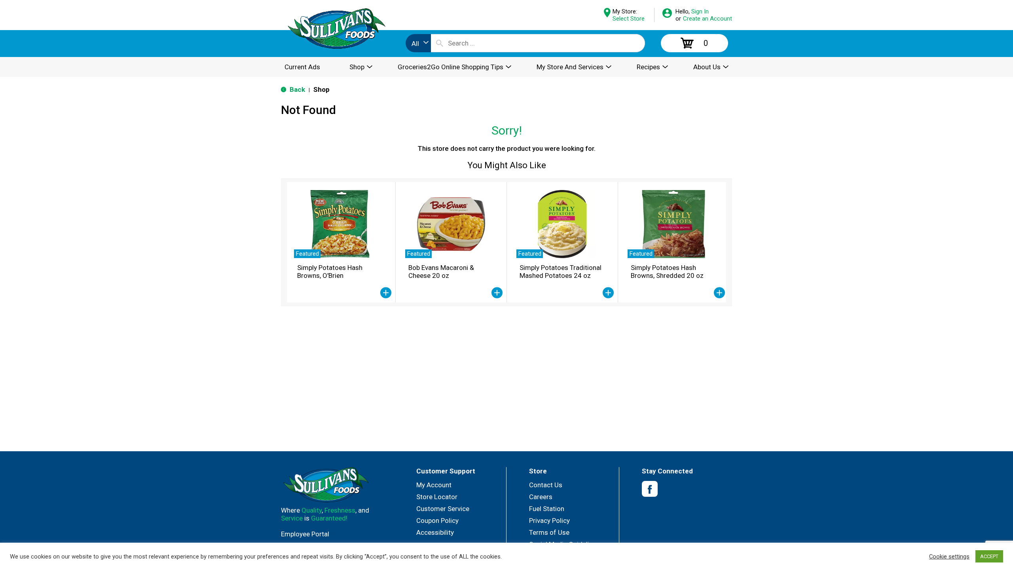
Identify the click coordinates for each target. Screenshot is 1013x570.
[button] (385, 292)
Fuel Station (546, 509)
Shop (321, 89)
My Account (433, 485)
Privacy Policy (549, 520)
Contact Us (545, 485)
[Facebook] (650, 489)
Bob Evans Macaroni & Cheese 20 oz (441, 271)
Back (296, 89)
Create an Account (707, 18)
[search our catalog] (439, 43)
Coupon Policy (437, 520)
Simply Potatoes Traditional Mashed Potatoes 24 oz (560, 271)
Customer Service (442, 509)
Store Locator (436, 497)
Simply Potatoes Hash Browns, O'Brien (329, 271)
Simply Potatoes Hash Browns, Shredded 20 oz (667, 271)
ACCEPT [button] (989, 556)
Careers (540, 497)
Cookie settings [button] (949, 556)
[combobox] (418, 43)
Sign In (700, 11)
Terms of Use (549, 532)
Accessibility (435, 532)
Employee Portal (305, 534)
